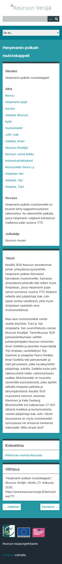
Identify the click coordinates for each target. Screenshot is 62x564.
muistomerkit (13, 128)
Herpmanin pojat (16, 102)
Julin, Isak (12, 134)
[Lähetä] (56, 19)
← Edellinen (12, 506)
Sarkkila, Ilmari (14, 141)
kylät (8, 121)
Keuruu (10, 95)
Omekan (8, 555)
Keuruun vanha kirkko (19, 154)
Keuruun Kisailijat (16, 147)
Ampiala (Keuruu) (16, 115)
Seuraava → (50, 506)
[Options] (50, 19)
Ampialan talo (14, 173)
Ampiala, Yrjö (14, 180)
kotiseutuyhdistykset (19, 160)
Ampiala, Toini (14, 186)
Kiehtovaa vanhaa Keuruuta (23, 455)
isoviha (10, 108)
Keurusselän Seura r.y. (20, 167)
